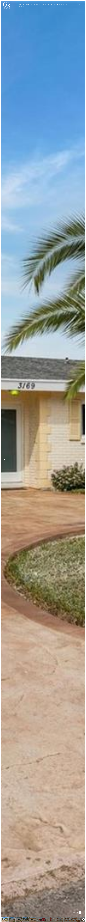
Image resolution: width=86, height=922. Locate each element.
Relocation (54, 4)
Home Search (36, 4)
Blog (60, 4)
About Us (21, 4)
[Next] (81, 459)
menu (79, 4)
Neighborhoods (45, 4)
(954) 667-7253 (22, 6)
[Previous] (4, 459)
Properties (28, 4)
